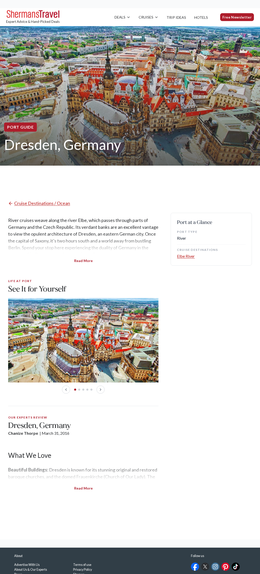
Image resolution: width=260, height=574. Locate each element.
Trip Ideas (176, 17)
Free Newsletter (237, 17)
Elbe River (186, 256)
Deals (120, 17)
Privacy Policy (82, 569)
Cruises (146, 17)
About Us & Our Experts (30, 569)
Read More (83, 260)
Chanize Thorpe (23, 433)
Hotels (201, 17)
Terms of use (82, 565)
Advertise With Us (27, 565)
